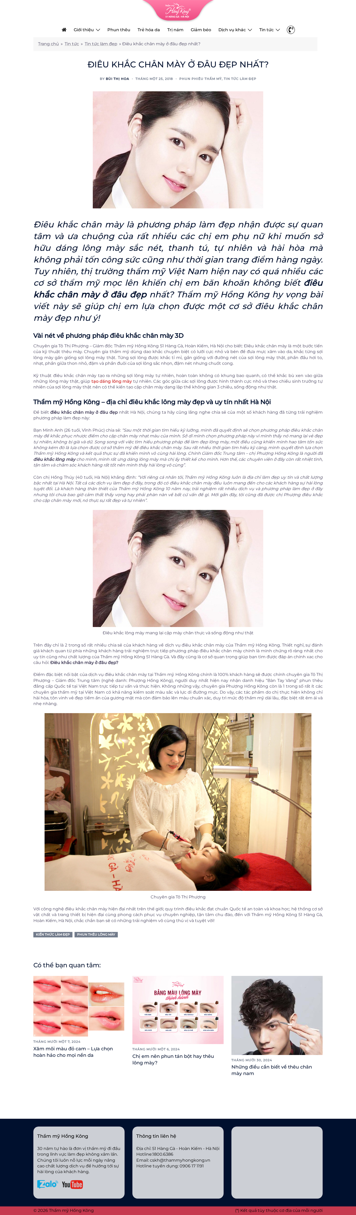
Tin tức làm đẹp (101, 43)
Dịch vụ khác (232, 29)
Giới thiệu (84, 29)
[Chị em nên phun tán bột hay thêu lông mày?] (178, 1009)
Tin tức (266, 29)
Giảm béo (201, 29)
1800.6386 (162, 1154)
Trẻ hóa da (149, 29)
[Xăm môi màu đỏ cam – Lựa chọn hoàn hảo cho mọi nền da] (79, 1005)
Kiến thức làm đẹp (53, 934)
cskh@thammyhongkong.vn (180, 1160)
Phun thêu (118, 29)
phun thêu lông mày (96, 934)
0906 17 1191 (192, 1165)
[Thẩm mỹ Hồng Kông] (178, 11)
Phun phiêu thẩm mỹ (200, 79)
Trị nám (175, 29)
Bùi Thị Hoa (117, 79)
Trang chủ (48, 43)
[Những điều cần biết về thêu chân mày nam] (277, 1015)
